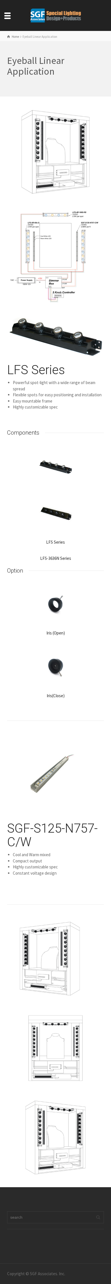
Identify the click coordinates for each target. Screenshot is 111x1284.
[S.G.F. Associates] (55, 15)
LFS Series (36, 370)
